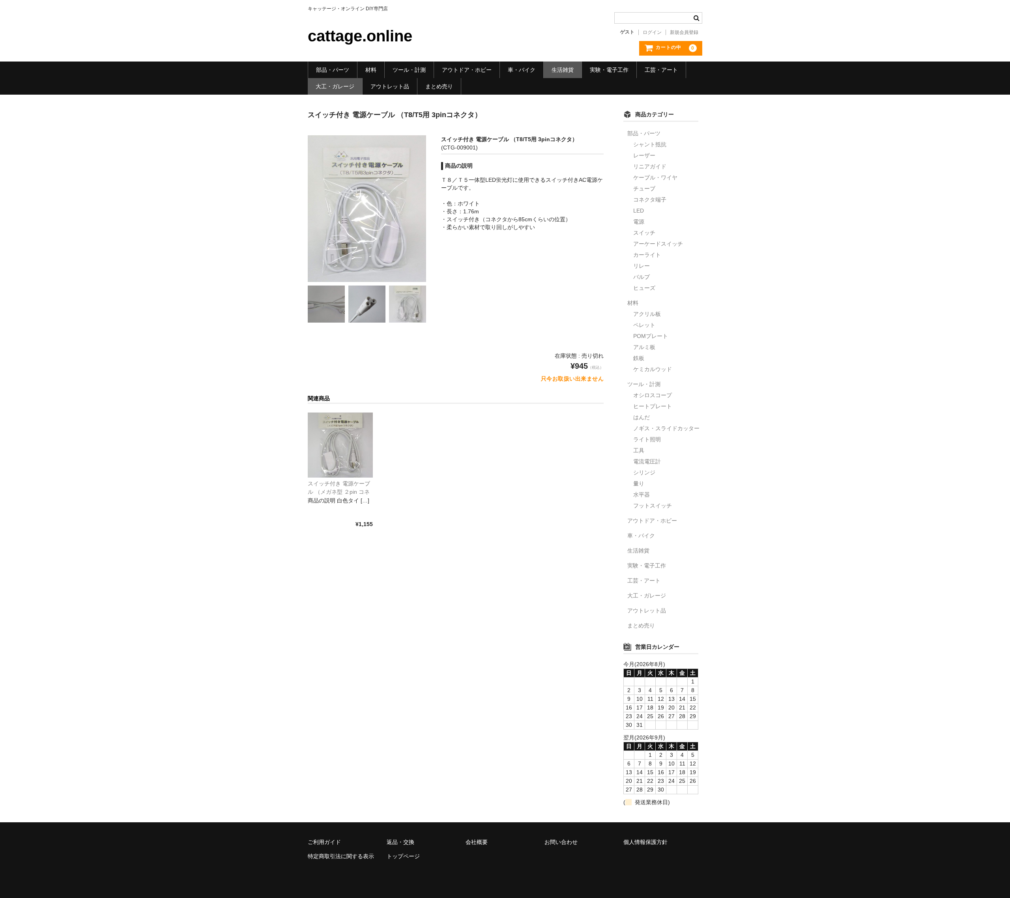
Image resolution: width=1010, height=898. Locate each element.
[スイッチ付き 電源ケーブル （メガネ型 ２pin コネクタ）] (340, 445)
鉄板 (638, 358)
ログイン (652, 32)
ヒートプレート (652, 406)
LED (638, 210)
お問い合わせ (561, 842)
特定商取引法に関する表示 (341, 856)
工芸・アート (661, 70)
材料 (370, 70)
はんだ (641, 417)
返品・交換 (400, 842)
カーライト (647, 255)
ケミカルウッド (652, 369)
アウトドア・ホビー (467, 70)
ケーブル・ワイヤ (655, 177)
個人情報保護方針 (645, 842)
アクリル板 (647, 314)
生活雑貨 (563, 70)
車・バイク (521, 70)
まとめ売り (439, 86)
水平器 (641, 494)
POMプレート (650, 336)
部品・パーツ (332, 70)
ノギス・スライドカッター (666, 428)
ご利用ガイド (324, 842)
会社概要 (477, 842)
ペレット (644, 325)
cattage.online (360, 36)
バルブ (641, 277)
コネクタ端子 (649, 199)
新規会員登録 (684, 32)
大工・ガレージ (335, 86)
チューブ (644, 188)
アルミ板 (644, 347)
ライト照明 (647, 439)
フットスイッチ (652, 505)
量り (638, 483)
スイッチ (644, 233)
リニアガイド (649, 166)
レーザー (644, 155)
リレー (641, 266)
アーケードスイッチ (658, 244)
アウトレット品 (389, 86)
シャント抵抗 (649, 144)
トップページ (403, 856)
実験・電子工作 (609, 70)
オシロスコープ (652, 395)
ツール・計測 (409, 70)
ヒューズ (644, 288)
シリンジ (644, 472)
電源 (638, 221)
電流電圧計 (647, 461)
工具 (638, 450)
